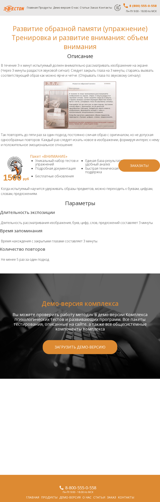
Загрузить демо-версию (80, 346)
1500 (12, 177)
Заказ (94, 7)
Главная (32, 7)
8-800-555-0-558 (80, 488)
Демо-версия (61, 7)
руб (26, 179)
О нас (75, 7)
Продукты (45, 7)
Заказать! (139, 165)
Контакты (105, 7)
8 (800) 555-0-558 (143, 6)
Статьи (84, 7)
